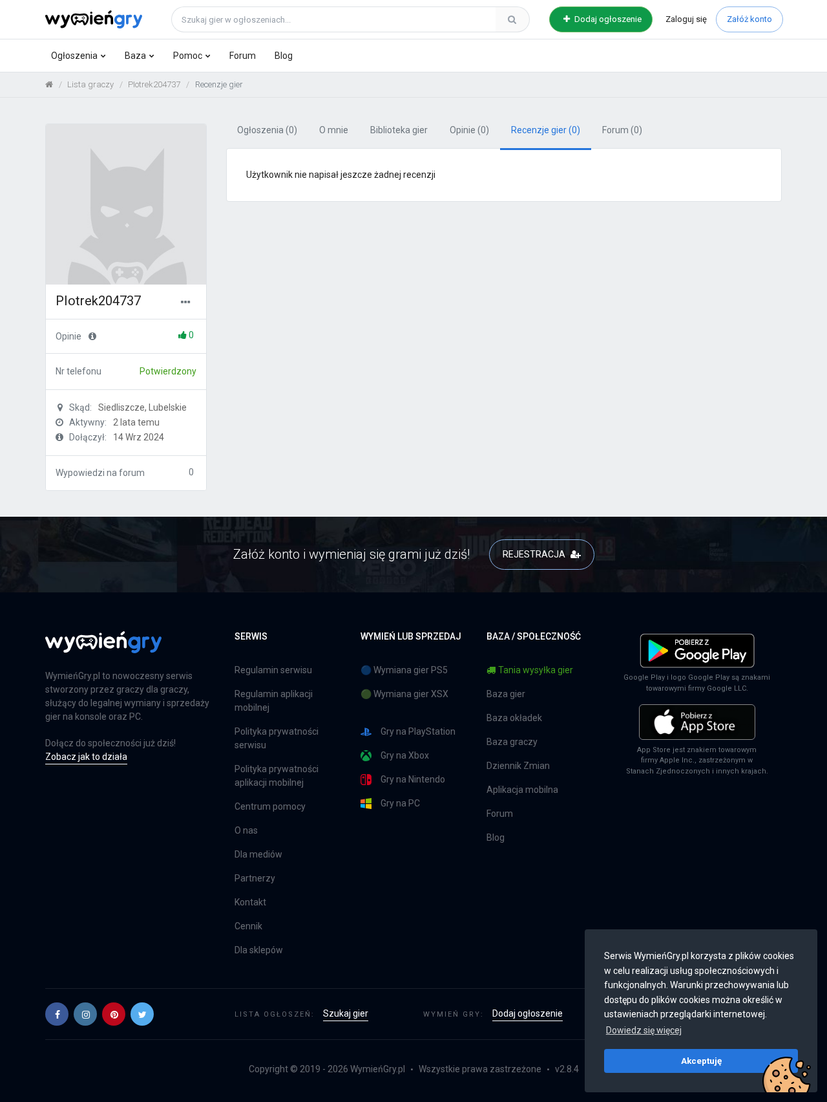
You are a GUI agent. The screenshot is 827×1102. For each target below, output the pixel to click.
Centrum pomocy (270, 806)
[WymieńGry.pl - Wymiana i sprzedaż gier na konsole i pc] (93, 17)
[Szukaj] (512, 19)
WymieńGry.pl (377, 1069)
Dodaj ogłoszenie (607, 19)
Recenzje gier (545, 130)
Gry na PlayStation (418, 731)
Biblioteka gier (399, 130)
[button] (56, 1014)
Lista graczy (90, 84)
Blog (284, 55)
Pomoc (187, 55)
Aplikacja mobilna (522, 789)
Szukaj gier (345, 1013)
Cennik (248, 926)
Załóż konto (749, 19)
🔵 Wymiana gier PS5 (404, 670)
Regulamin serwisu (273, 670)
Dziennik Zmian (518, 766)
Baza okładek (514, 718)
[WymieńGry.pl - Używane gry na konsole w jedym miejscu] (103, 649)
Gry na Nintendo (413, 779)
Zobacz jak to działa (86, 756)
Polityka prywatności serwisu (277, 738)
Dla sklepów (259, 950)
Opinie (469, 130)
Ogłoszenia (74, 55)
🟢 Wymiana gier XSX (404, 694)
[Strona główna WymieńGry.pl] (49, 84)
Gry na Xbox (405, 755)
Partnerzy (255, 878)
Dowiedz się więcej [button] (644, 1030)
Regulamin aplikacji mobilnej (274, 701)
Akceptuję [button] (701, 1060)
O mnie (333, 130)
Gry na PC (400, 803)
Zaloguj (686, 19)
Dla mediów (258, 854)
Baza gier (506, 694)
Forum (242, 55)
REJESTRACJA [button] (535, 554)
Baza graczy (512, 742)
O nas (246, 830)
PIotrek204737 (154, 84)
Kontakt (250, 902)
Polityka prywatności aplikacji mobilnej (277, 776)
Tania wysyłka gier (535, 670)
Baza (135, 55)
